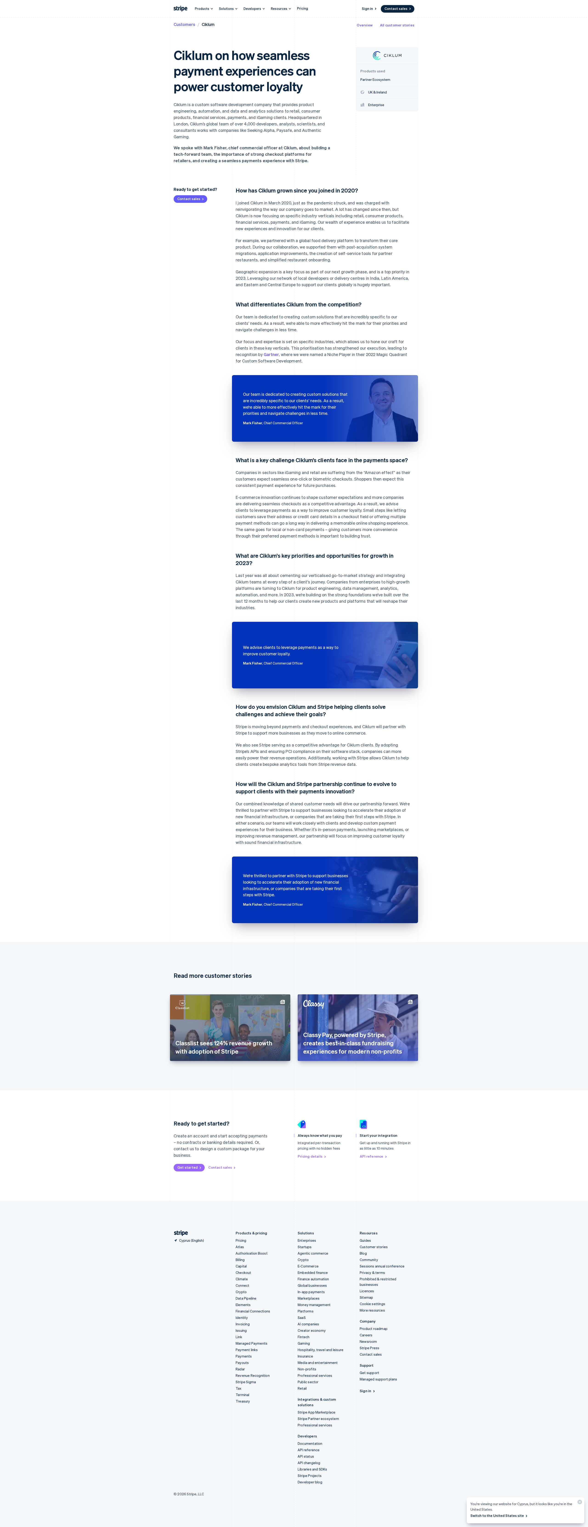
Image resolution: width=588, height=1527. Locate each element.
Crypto (241, 1291)
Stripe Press (369, 1348)
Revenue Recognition (253, 1375)
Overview (365, 25)
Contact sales (395, 8)
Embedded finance (313, 1272)
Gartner (271, 354)
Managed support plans (378, 1379)
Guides (365, 1240)
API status (306, 1456)
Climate (242, 1279)
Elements (243, 1304)
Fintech (303, 1337)
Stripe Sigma (246, 1382)
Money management (314, 1304)
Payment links (247, 1349)
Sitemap (366, 1297)
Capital (241, 1266)
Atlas (240, 1246)
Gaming (304, 1343)
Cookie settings (372, 1303)
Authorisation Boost (252, 1253)
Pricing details (310, 1156)
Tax (239, 1388)
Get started (187, 1167)
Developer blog (310, 1482)
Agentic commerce (313, 1253)
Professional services (315, 1375)
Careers (366, 1335)
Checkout (243, 1272)
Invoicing (243, 1324)
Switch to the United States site (497, 1515)
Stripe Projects (310, 1475)
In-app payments (311, 1291)
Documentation (310, 1443)
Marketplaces (308, 1298)
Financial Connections (253, 1311)
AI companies (308, 1324)
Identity (242, 1317)
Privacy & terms (372, 1272)
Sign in (367, 8)
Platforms (306, 1311)
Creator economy (312, 1330)
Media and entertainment (318, 1362)
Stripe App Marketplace (316, 1412)
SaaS (302, 1317)
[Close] (579, 1503)
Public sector (308, 1382)
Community (369, 1259)
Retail (302, 1388)
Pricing (302, 8)
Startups (305, 1246)
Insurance (305, 1356)
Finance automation (313, 1279)
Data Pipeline (246, 1298)
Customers (184, 24)
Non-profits (307, 1369)
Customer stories (374, 1246)
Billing (240, 1259)
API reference (371, 1156)
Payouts (242, 1362)
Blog (363, 1253)
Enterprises (307, 1240)
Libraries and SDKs (312, 1469)
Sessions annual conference (382, 1266)
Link (239, 1337)
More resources (372, 1310)
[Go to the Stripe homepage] (179, 1233)
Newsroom (368, 1341)
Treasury (243, 1401)
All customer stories (397, 25)
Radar (240, 1369)
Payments (244, 1356)
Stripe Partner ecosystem (318, 1418)
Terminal (242, 1394)
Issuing (241, 1330)
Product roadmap (373, 1328)
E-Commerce (308, 1266)
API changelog (309, 1462)
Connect (242, 1285)
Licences (367, 1291)
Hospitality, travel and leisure (320, 1349)
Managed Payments (251, 1343)
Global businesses (312, 1285)
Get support (369, 1372)
